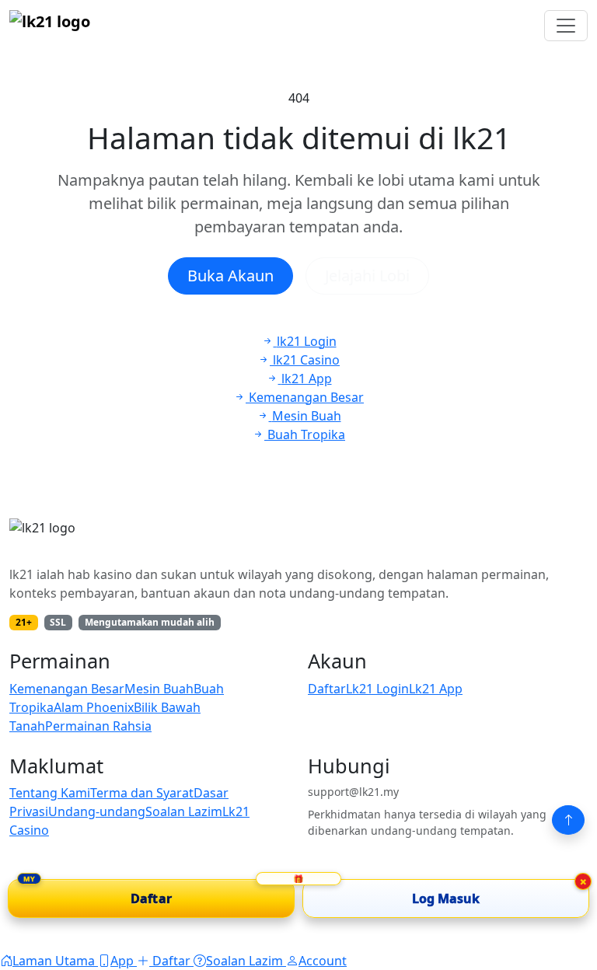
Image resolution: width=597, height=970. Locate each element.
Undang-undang (96, 811)
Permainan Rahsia (98, 725)
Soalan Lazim (183, 811)
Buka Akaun (230, 275)
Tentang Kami (49, 792)
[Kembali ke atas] (568, 820)
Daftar (327, 688)
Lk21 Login (377, 688)
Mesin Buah (159, 688)
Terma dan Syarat (142, 792)
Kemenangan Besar (66, 688)
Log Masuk (446, 898)
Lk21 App (436, 688)
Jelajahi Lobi (367, 275)
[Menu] (566, 25)
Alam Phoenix (94, 707)
